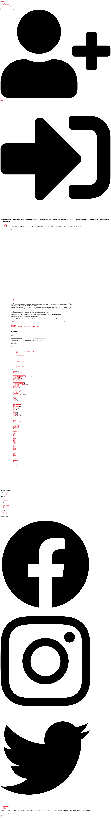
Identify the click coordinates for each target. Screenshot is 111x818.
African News (6, 4)
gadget (14, 443)
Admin (14, 299)
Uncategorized (16, 415)
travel (14, 461)
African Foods (16, 380)
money (14, 451)
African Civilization (17, 423)
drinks (14, 438)
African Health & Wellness (18, 382)
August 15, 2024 (20, 355)
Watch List (5, 808)
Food (14, 399)
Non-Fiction (15, 408)
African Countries (16, 424)
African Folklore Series (18, 379)
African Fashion (16, 378)
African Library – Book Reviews (20, 384)
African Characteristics (17, 421)
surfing (14, 458)
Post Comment (14, 343)
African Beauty (16, 372)
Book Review (16, 392)
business (15, 431)
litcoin (14, 448)
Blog (4, 499)
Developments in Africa (18, 394)
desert (14, 434)
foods (14, 441)
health (14, 446)
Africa (5, 225)
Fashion (14, 397)
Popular (4, 507)
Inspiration (15, 401)
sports (14, 456)
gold (14, 445)
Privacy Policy (6, 512)
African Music (16, 387)
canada (14, 432)
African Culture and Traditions (19, 375)
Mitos (4, 5)
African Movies (16, 386)
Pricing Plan (5, 500)
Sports (14, 412)
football (14, 442)
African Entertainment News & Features (21, 376)
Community (15, 393)
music (14, 453)
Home (4, 3)
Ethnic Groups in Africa (18, 395)
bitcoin (14, 429)
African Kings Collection (18, 383)
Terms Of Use (6, 513)
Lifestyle (15, 402)
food (14, 440)
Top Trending (6, 505)
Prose (14, 411)
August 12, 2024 (20, 366)
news (14, 454)
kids (14, 447)
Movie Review (16, 406)
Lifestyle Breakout (7, 6)
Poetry (14, 409)
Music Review (16, 407)
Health (14, 400)
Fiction (14, 398)
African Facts (16, 377)
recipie (14, 455)
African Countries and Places (19, 373)
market (14, 449)
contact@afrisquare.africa (6, 494)
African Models (16, 385)
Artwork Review (16, 391)
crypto (14, 433)
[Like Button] (11, 324)
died (14, 435)
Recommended (6, 506)
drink (14, 436)
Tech (14, 413)
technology (15, 460)
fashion (14, 439)
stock (14, 457)
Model (14, 450)
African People (16, 390)
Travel (14, 414)
